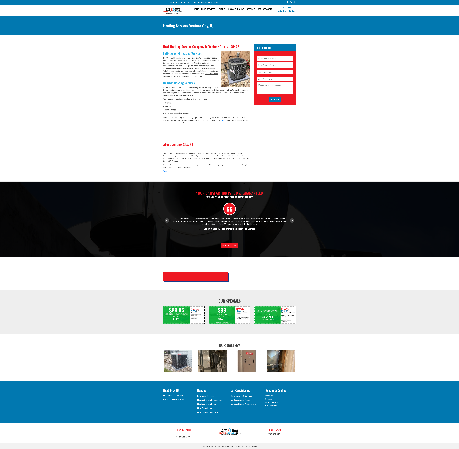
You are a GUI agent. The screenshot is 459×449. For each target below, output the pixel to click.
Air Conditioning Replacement (243, 404)
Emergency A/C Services (241, 396)
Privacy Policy (253, 446)
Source (166, 171)
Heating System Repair (207, 404)
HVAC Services (208, 9)
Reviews (269, 395)
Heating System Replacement (209, 400)
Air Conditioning (236, 9)
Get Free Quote (272, 405)
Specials (251, 9)
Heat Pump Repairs (205, 408)
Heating (221, 9)
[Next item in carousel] (292, 220)
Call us (223, 120)
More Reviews (229, 245)
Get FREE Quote (264, 9)
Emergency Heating (205, 396)
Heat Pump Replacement (207, 412)
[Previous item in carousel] (167, 220)
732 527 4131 (286, 10)
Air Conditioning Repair (240, 400)
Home (196, 9)
